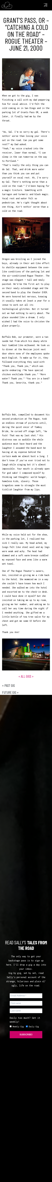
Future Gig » (10, 692)
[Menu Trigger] (45, 6)
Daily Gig (33, 1026)
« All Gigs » (26, 676)
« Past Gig (8, 685)
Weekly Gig (18, 1026)
